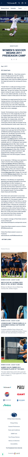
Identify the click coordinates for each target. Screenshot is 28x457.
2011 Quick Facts (5, 70)
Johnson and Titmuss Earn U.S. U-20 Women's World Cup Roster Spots (13, 325)
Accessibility (14, 444)
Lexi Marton (11, 138)
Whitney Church (12, 174)
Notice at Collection (14, 440)
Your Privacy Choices (14, 437)
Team (19, 8)
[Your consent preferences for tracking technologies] (2, 454)
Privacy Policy (14, 423)
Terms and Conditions (14, 430)
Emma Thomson (16, 135)
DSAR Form (14, 433)
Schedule (13, 8)
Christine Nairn (5, 144)
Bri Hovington (8, 149)
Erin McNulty (9, 163)
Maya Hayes (9, 172)
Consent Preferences (14, 426)
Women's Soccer (5, 320)
